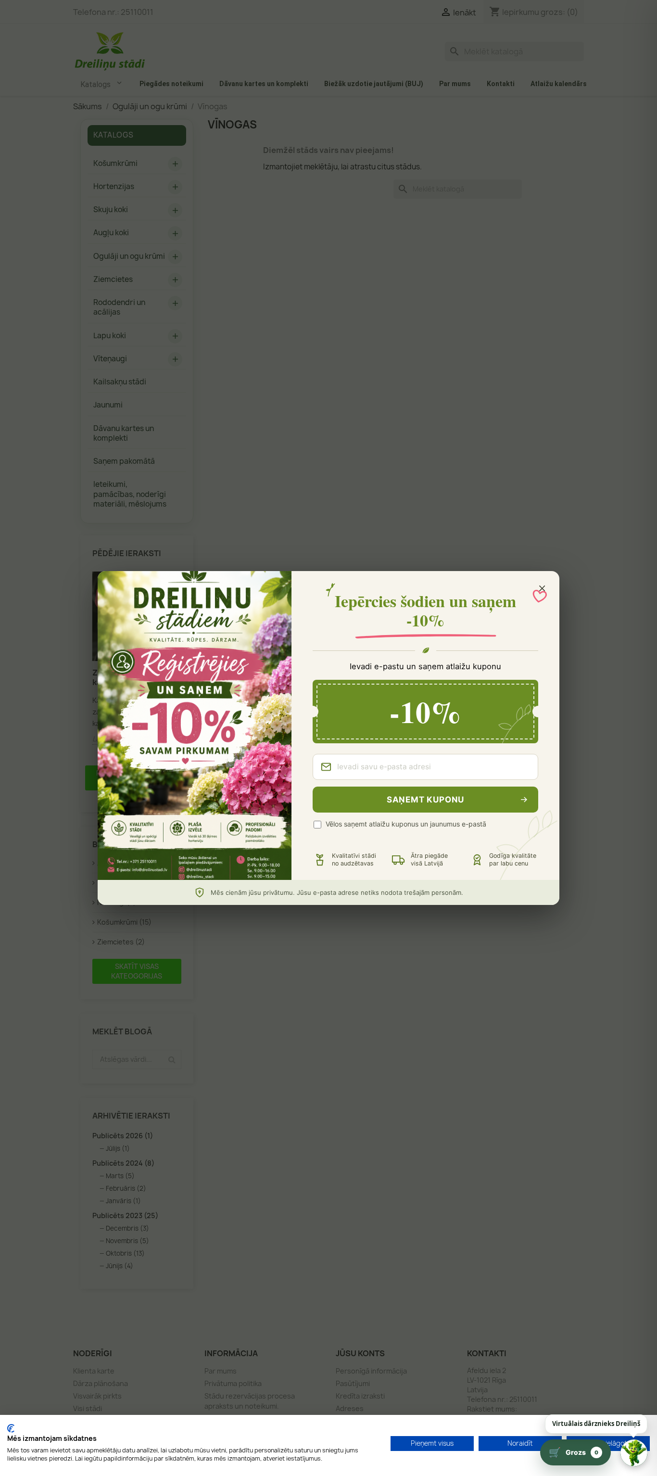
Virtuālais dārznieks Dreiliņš (596, 1423)
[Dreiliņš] (633, 1452)
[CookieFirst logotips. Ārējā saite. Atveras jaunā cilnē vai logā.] (10, 1428)
